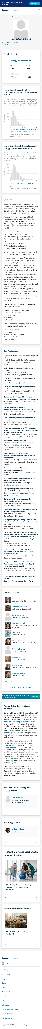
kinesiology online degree (13, 733)
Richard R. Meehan (19, 673)
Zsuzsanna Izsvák (18, 623)
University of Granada (12, 42)
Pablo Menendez (18, 615)
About (4, 987)
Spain (6, 45)
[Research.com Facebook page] (3, 963)
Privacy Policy (7, 1018)
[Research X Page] (7, 963)
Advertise (5, 1005)
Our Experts (6, 992)
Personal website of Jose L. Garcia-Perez (19, 687)
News (4, 983)
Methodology (7, 974)
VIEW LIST (34, 4)
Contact (4, 996)
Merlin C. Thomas (18, 649)
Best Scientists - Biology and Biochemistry (14, 17)
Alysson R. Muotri (18, 640)
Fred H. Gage (17, 665)
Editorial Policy (7, 1014)
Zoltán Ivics (16, 658)
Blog (3, 979)
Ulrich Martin (17, 632)
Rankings (5, 970)
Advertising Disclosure (10, 1009)
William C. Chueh (18, 829)
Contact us (35, 696)
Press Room (6, 1001)
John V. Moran (17, 599)
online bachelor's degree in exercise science (20, 722)
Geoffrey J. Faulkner (19, 607)
